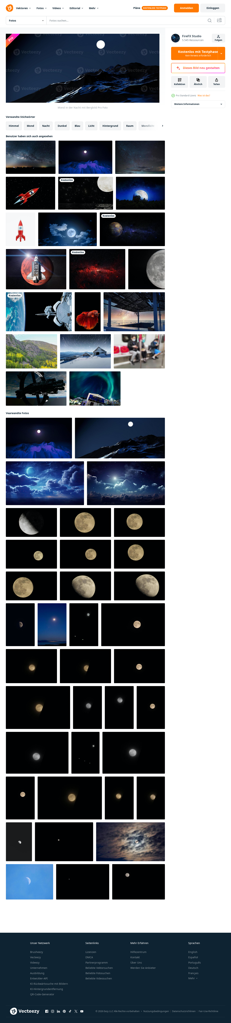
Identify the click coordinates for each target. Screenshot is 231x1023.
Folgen (218, 40)
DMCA (89, 957)
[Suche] (209, 20)
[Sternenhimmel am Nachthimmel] (140, 157)
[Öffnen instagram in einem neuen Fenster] (52, 1011)
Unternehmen (38, 968)
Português (194, 962)
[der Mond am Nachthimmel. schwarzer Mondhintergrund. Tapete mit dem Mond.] (85, 586)
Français (193, 973)
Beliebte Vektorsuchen (99, 968)
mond (30, 126)
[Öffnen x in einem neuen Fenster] (76, 1011)
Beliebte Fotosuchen (97, 973)
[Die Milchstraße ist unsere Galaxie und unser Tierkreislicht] (31, 157)
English (192, 952)
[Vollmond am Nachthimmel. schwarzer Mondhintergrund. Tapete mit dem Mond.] (85, 522)
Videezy (34, 962)
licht (91, 126)
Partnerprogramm (96, 962)
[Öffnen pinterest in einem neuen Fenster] (64, 1011)
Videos (56, 8)
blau (77, 126)
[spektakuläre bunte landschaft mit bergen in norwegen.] (31, 351)
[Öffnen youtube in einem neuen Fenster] (81, 1011)
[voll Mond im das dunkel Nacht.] (138, 882)
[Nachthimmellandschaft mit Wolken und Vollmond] (67, 229)
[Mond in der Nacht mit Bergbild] (85, 157)
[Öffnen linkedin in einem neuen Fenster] (58, 1011)
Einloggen (213, 8)
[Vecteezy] (9, 8)
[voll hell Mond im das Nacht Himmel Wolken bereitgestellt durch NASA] (45, 483)
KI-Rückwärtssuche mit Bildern (49, 983)
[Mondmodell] (146, 269)
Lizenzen (90, 952)
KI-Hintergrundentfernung (46, 989)
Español (193, 957)
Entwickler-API (39, 978)
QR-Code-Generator (42, 994)
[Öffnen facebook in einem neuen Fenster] (46, 1011)
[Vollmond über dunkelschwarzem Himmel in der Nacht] (64, 841)
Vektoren (22, 8)
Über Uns (136, 962)
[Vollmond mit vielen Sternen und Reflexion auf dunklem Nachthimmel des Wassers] (85, 193)
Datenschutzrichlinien (184, 1011)
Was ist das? (204, 95)
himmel (14, 126)
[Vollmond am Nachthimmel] (82, 882)
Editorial (75, 8)
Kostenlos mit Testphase (198, 53)
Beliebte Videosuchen (98, 978)
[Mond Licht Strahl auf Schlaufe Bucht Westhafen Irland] (52, 624)
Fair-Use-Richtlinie (208, 1011)
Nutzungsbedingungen (156, 1011)
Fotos (40, 8)
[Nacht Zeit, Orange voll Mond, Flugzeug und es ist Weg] (31, 666)
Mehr (92, 8)
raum (129, 126)
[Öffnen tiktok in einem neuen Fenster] (70, 1011)
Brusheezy (36, 952)
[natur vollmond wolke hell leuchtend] (130, 841)
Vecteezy (35, 957)
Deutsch (193, 968)
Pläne (136, 8)
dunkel (62, 126)
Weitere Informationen (186, 104)
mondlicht (148, 126)
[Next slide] (159, 125)
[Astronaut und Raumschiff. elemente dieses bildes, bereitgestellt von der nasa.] (39, 311)
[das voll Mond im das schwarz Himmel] (83, 624)
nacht (46, 126)
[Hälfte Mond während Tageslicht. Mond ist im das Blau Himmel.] (29, 882)
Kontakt (135, 957)
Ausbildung (37, 973)
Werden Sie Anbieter (143, 968)
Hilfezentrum (138, 952)
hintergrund (110, 126)
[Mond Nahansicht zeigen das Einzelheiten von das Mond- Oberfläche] (31, 522)
